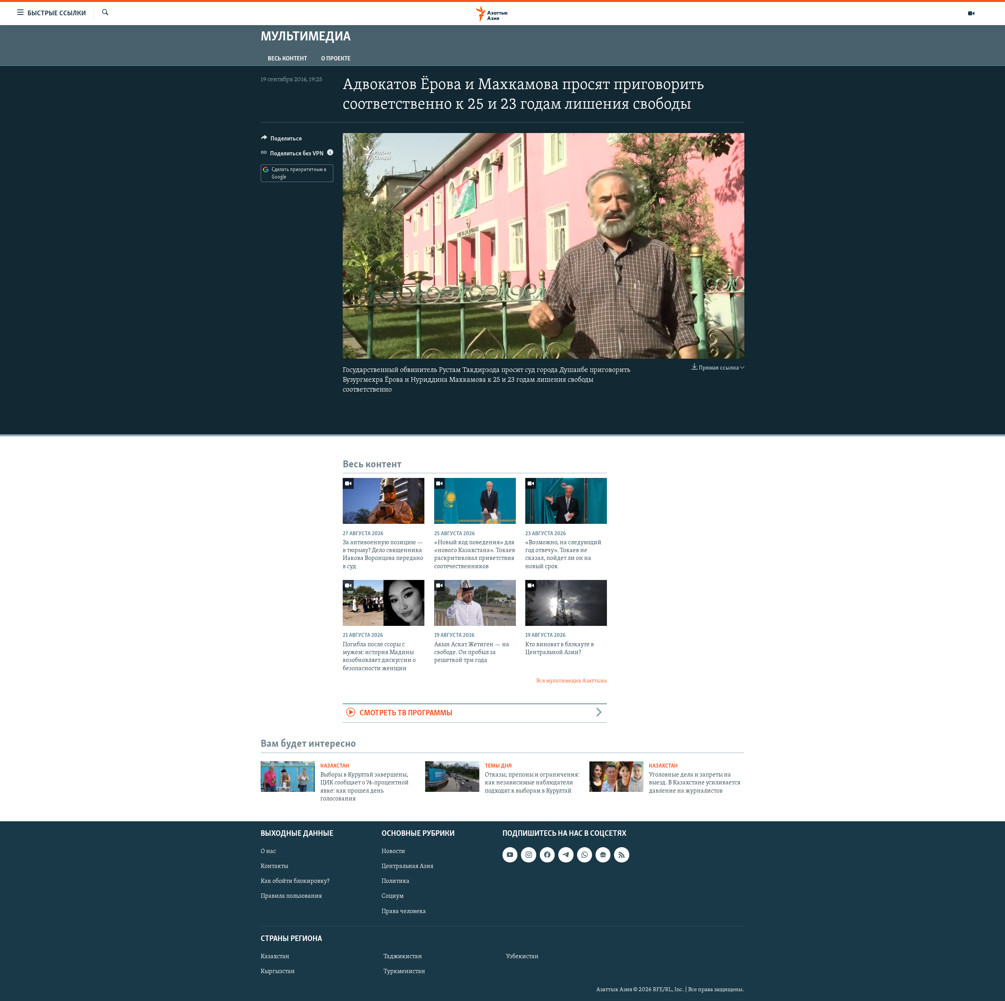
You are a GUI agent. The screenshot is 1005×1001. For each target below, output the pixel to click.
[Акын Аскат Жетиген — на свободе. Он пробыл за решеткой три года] (475, 603)
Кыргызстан (278, 971)
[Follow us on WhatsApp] (584, 854)
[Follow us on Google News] (603, 854)
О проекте (336, 59)
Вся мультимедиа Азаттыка (571, 681)
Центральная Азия (407, 866)
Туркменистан (404, 971)
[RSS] (621, 854)
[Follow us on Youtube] (509, 854)
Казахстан (334, 766)
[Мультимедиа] (971, 13)
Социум (393, 896)
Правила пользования (291, 896)
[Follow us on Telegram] (565, 854)
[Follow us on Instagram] (528, 854)
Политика (395, 881)
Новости (393, 851)
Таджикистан (403, 956)
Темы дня (498, 766)
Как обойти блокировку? (295, 881)
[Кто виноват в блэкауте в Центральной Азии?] (566, 603)
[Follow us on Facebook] (547, 854)
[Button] (281, 140)
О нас (268, 851)
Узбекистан (522, 956)
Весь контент (287, 59)
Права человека (404, 911)
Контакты (274, 866)
